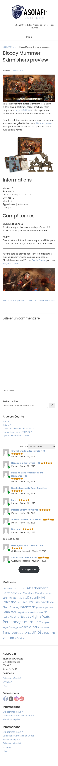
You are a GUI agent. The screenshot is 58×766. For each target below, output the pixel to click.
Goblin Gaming (39, 260)
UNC (28, 632)
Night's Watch (41, 616)
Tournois (20, 633)
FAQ (25, 602)
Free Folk (34, 602)
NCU (46, 612)
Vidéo (23, 638)
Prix (48, 622)
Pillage (44, 622)
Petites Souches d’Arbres (24, 509)
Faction (19, 603)
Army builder (21, 589)
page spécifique (23, 110)
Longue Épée (22, 612)
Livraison (7, 681)
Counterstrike (21, 598)
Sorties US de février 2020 (42, 300)
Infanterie (28, 606)
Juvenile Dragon (42, 608)
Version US (11, 638)
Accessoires (9, 588)
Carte (20, 593)
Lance (51, 608)
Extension (10, 602)
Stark (35, 627)
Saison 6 (7, 425)
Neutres (25, 617)
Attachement (37, 588)
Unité (36, 632)
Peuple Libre (32, 622)
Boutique (16, 529)
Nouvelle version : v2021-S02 (17, 432)
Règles (6, 627)
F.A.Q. (5, 685)
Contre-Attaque (9, 598)
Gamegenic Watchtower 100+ (27, 545)
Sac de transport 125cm (24, 557)
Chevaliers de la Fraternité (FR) (28, 450)
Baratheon (10, 593)
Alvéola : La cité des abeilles (26, 519)
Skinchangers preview (14, 300)
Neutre (14, 617)
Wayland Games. (11, 263)
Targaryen (10, 632)
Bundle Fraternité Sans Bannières (29, 488)
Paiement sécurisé (12, 678)
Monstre (38, 612)
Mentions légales (11, 719)
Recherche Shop (11, 401)
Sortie (26, 627)
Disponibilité (36, 597)
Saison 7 (7, 421)
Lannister (9, 612)
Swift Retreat (44, 627)
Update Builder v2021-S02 (16, 435)
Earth (14, 500)
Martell (31, 612)
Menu (29, 37)
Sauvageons (15, 627)
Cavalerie (29, 593)
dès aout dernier (44, 123)
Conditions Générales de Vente (18, 715)
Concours (48, 593)
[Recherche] (52, 405)
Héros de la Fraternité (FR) (25, 462)
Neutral (6, 617)
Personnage (13, 621)
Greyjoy (14, 607)
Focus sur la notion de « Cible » (18, 428)
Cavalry (39, 593)
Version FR (48, 632)
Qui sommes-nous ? (13, 711)
